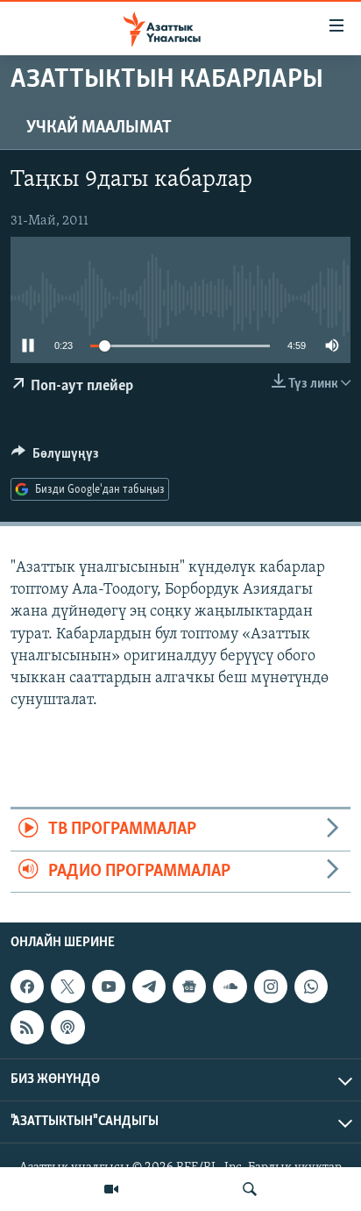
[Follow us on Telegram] (149, 986)
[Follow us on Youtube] (108, 986)
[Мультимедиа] (111, 1189)
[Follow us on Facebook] (27, 986)
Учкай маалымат (99, 128)
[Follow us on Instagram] (270, 986)
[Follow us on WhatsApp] (311, 986)
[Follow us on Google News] (189, 986)
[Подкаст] (67, 1027)
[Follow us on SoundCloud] (229, 986)
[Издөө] (249, 1189)
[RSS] (27, 1027)
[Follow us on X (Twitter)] (67, 986)
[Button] (55, 457)
